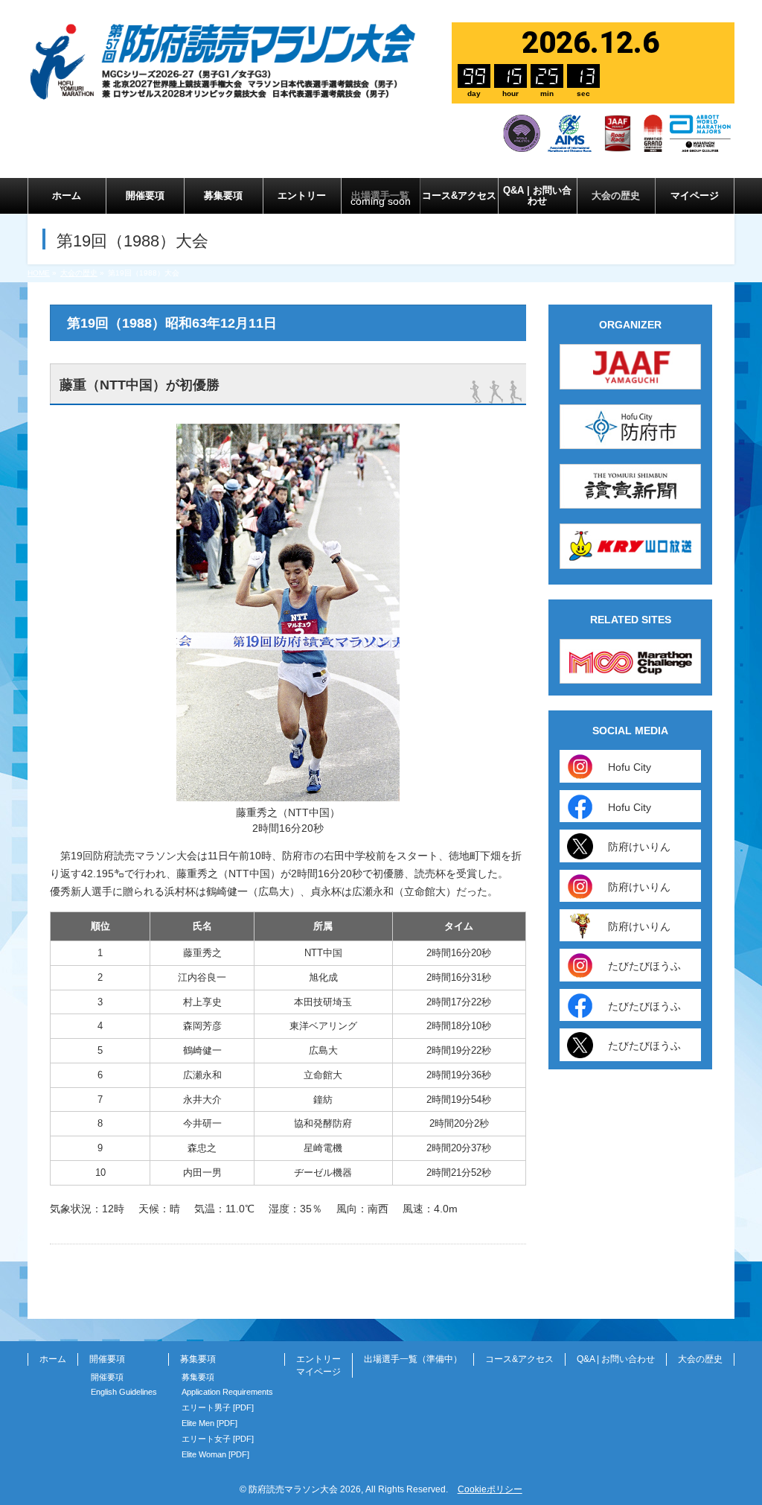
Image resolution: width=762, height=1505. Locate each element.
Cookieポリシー (490, 1489)
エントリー (318, 1359)
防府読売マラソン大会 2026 (305, 1489)
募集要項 (198, 1376)
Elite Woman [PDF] (215, 1454)
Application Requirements (227, 1391)
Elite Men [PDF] (209, 1423)
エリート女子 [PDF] (218, 1438)
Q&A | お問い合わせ (616, 1359)
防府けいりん (639, 847)
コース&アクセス (519, 1359)
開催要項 (107, 1376)
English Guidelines (124, 1391)
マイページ (318, 1371)
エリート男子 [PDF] (218, 1407)
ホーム (52, 1359)
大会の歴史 (700, 1359)
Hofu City (629, 767)
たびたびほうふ (644, 966)
